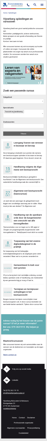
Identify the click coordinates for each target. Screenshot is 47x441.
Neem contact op (9, 355)
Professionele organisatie (23, 423)
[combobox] (23, 101)
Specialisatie (8, 108)
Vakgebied (7, 97)
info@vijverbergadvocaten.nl (13, 393)
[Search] (35, 4)
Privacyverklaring (33, 428)
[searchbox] (4, 101)
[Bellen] (28, 6)
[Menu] (42, 4)
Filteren (23, 134)
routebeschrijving (9, 409)
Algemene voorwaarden (16, 428)
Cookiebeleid (23, 433)
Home (14, 418)
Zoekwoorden (8, 122)
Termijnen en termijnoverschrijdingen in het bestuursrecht (26, 292)
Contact (22, 418)
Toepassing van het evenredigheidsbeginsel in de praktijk (27, 244)
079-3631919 (18, 327)
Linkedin (15, 380)
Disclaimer (31, 418)
